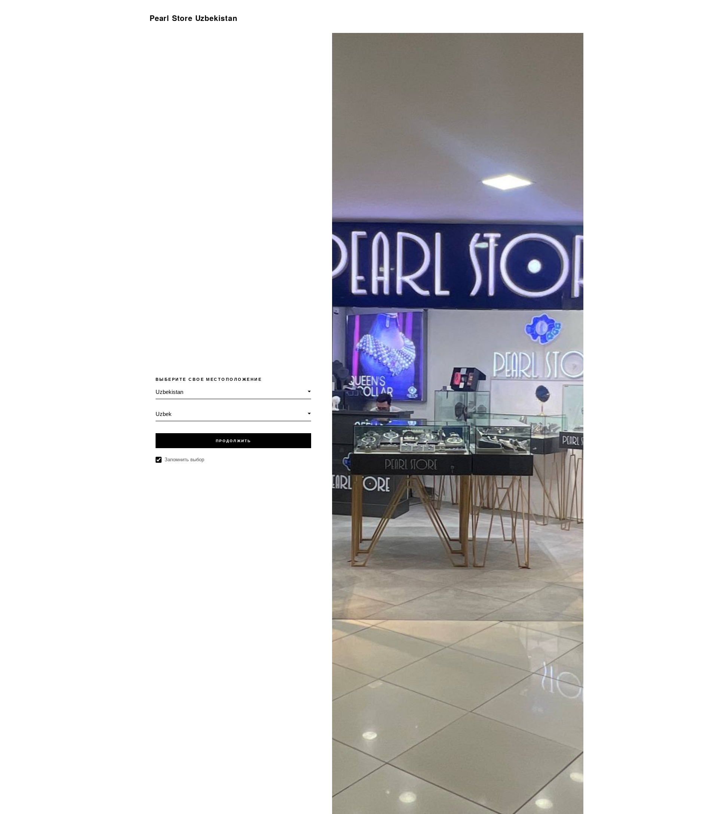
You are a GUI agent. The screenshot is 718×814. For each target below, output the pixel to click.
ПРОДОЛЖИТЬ (233, 441)
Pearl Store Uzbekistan (193, 17)
